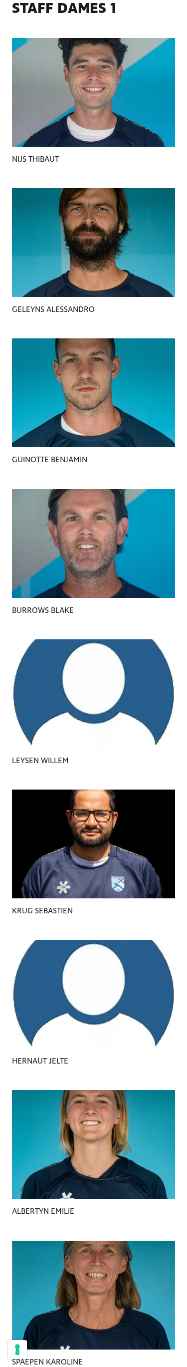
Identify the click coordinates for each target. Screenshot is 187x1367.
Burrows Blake (43, 610)
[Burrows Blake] (93, 543)
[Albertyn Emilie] (93, 1144)
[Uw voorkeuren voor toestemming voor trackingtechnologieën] (17, 1349)
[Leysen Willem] (93, 693)
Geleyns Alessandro (53, 309)
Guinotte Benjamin (49, 460)
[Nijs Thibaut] (93, 92)
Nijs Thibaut (35, 159)
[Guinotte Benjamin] (93, 392)
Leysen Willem (40, 761)
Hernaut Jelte (40, 1061)
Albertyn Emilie (43, 1211)
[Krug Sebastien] (93, 844)
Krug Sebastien (42, 911)
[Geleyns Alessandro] (93, 242)
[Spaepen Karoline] (93, 1295)
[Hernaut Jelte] (93, 994)
